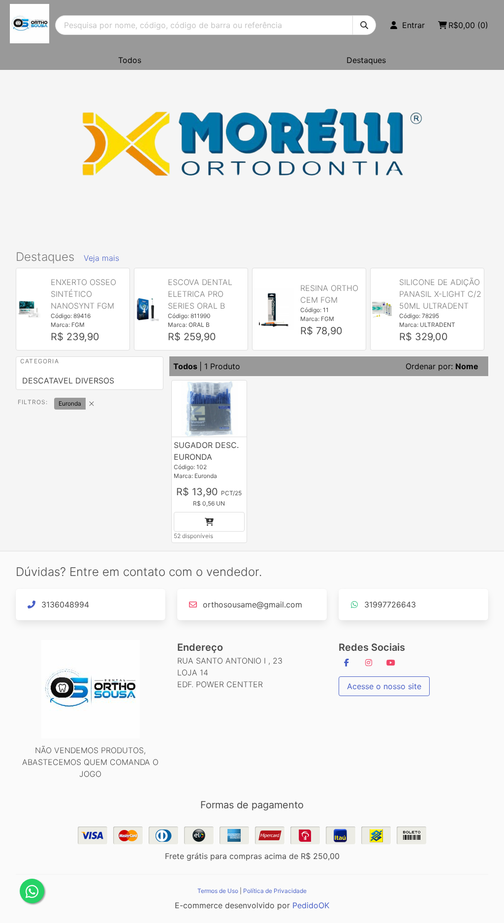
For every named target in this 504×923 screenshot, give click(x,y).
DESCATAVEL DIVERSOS (68, 380)
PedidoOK (310, 905)
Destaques (366, 60)
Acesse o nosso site (384, 686)
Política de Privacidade (275, 890)
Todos (129, 60)
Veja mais (101, 258)
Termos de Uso (217, 890)
